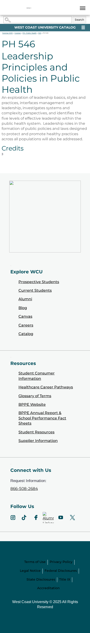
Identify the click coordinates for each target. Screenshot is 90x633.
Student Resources (36, 432)
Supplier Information (38, 440)
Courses (18, 33)
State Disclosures (41, 579)
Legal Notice (30, 571)
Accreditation (48, 588)
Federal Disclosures (61, 571)
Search (79, 19)
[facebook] (36, 517)
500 (39, 33)
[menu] (82, 8)
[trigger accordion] (10, 464)
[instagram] (12, 517)
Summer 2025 (7, 33)
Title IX (64, 579)
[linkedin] (48, 517)
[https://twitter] (73, 517)
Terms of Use (35, 562)
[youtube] (61, 517)
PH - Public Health (29, 33)
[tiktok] (24, 517)
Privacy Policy (61, 562)
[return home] (29, 8)
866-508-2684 (24, 488)
